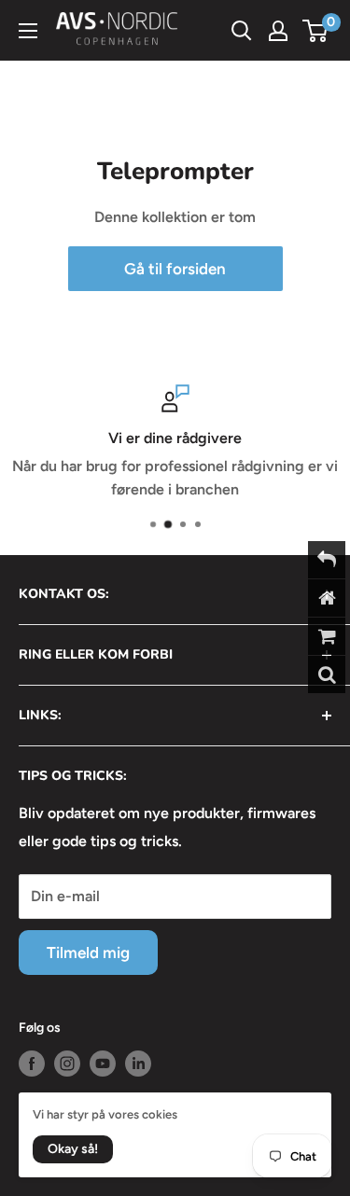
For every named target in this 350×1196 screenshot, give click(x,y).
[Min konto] (278, 31)
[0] (316, 31)
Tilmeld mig (88, 952)
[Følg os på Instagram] (67, 1063)
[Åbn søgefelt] (241, 31)
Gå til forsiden (175, 268)
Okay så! (73, 1149)
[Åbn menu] (28, 30)
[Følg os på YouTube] (103, 1063)
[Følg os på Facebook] (32, 1063)
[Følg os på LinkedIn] (138, 1063)
